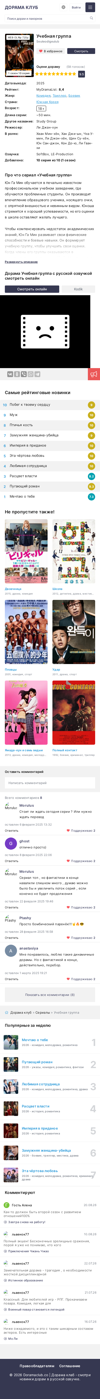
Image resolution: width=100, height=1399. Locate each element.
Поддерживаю (83, 830)
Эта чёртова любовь (27, 455)
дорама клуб (21, 7)
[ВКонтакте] (10, 374)
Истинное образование (25, 1280)
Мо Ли (12, 1338)
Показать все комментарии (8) (50, 995)
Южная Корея (47, 102)
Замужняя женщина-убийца (34, 435)
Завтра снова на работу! (26, 1222)
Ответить (11, 830)
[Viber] (24, 374)
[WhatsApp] (30, 374)
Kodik (78, 289)
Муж (14, 415)
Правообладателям (37, 1366)
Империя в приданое (28, 445)
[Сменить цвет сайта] (63, 7)
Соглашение (69, 1366)
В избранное (53, 51)
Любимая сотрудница (28, 466)
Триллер (60, 95)
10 (74, 74)
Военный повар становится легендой (36, 1309)
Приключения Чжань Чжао (28, 1251)
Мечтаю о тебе (22, 496)
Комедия (43, 95)
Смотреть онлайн (32, 289)
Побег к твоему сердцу (30, 404)
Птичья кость (21, 425)
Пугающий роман (25, 486)
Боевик (74, 95)
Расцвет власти (23, 476)
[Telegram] (37, 374)
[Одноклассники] (17, 374)
